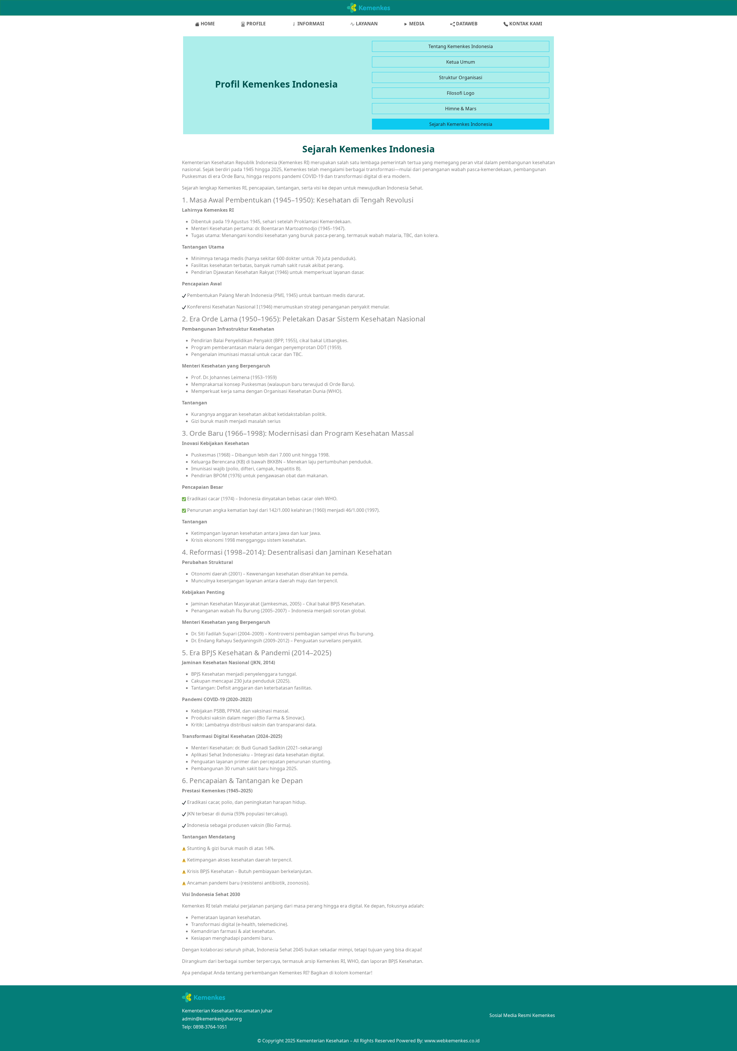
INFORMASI (310, 23)
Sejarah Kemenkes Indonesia (460, 124)
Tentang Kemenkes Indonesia (460, 46)
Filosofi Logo (460, 93)
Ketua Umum (460, 62)
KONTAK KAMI (525, 23)
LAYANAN (366, 23)
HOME (207, 23)
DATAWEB (466, 23)
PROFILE (255, 23)
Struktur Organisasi (460, 77)
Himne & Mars (460, 108)
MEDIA (416, 23)
